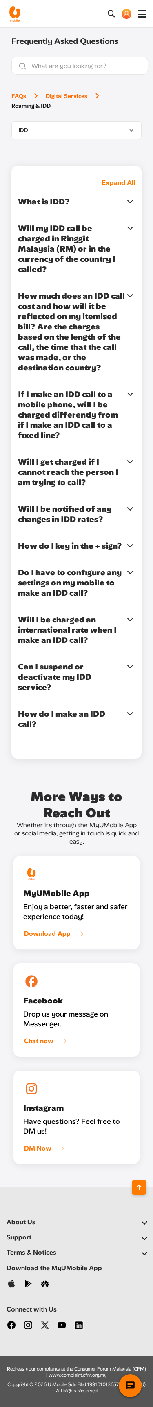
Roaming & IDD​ (31, 105)
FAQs (18, 96)
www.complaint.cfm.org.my (78, 1375)
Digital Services (66, 96)
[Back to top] (139, 1187)
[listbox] (76, 130)
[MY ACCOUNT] (126, 14)
